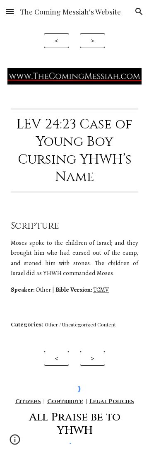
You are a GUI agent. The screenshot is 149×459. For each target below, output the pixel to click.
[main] (74, 150)
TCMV (101, 289)
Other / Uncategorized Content (80, 324)
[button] (10, 11)
